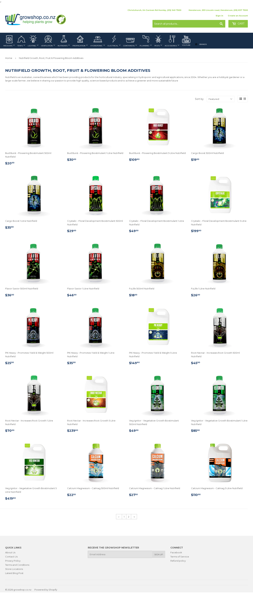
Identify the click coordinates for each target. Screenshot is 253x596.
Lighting (32, 46)
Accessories (171, 46)
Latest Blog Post (14, 573)
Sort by (199, 99)
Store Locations (14, 569)
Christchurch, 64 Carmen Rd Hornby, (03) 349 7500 (154, 10)
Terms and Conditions (17, 564)
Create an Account (238, 15)
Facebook (176, 552)
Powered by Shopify (45, 589)
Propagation (79, 46)
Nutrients (63, 46)
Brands (203, 44)
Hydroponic (96, 46)
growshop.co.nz (22, 589)
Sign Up (158, 554)
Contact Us (11, 556)
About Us (10, 552)
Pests (157, 46)
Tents (20, 46)
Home (8, 58)
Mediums (8, 46)
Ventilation (47, 46)
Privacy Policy (12, 560)
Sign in (219, 15)
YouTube (186, 45)
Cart (240, 23)
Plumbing (145, 46)
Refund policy (178, 560)
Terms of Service (179, 556)
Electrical (113, 46)
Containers (129, 46)
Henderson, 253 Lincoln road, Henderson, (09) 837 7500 (218, 10)
